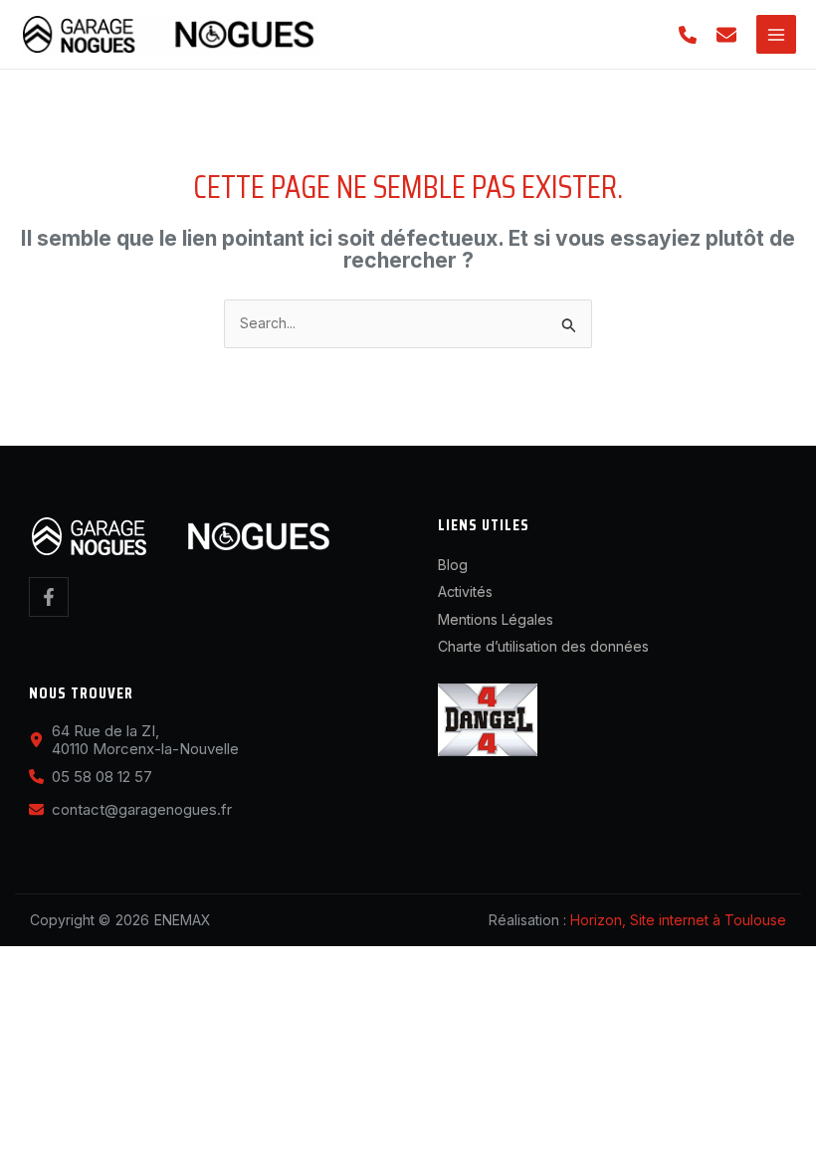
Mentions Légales (495, 619)
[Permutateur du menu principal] (776, 35)
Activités (465, 591)
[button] (688, 35)
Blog (453, 564)
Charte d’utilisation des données (543, 646)
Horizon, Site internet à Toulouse (678, 919)
